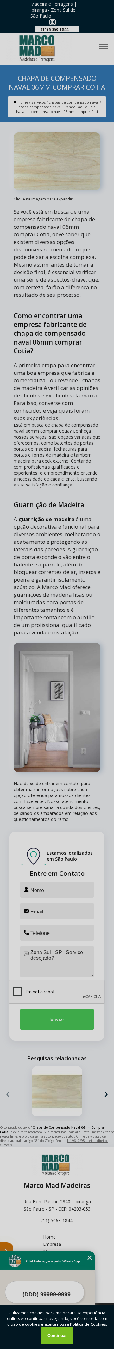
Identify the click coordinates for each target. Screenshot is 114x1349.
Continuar (57, 1335)
